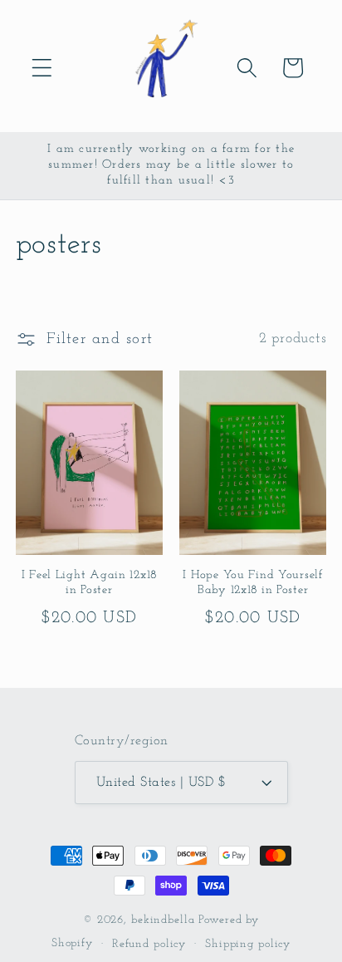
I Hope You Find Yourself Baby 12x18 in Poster (252, 583)
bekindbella (163, 920)
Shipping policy (248, 944)
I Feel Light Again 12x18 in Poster (89, 583)
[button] (42, 68)
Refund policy (149, 944)
